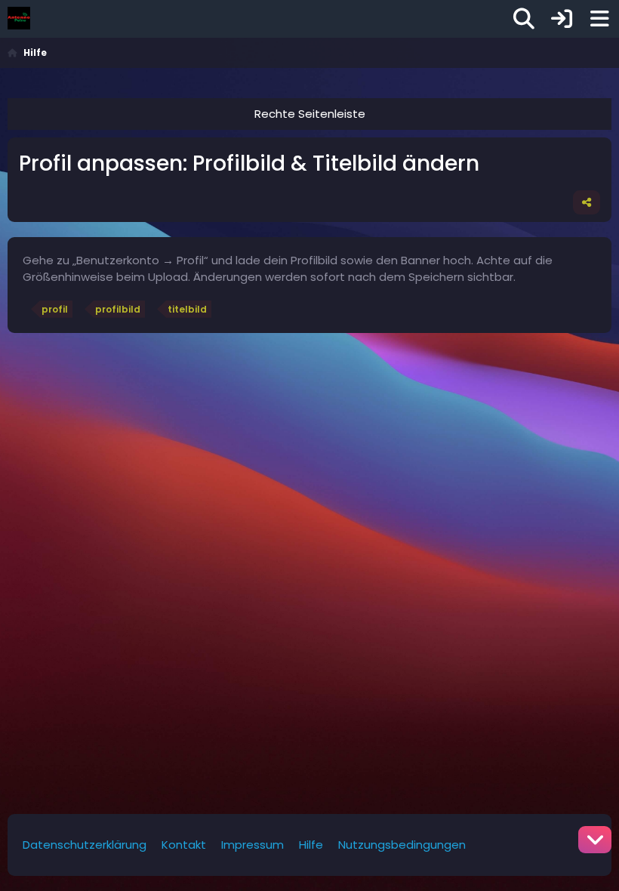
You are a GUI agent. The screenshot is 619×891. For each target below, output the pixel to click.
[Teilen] (586, 202)
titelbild (187, 309)
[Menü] (599, 19)
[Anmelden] (562, 19)
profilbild (117, 309)
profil (55, 309)
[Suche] (524, 19)
